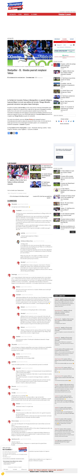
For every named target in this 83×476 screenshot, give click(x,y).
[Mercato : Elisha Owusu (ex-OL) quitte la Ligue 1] (56, 102)
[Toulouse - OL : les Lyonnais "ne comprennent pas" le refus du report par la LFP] (56, 108)
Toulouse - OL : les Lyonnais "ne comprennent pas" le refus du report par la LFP (67, 108)
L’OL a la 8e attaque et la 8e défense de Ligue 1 (19, 196)
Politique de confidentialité (42, 470)
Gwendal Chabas (31, 77)
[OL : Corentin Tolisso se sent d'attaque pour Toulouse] (35, 179)
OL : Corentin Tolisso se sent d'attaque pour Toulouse (47, 175)
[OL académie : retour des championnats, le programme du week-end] (56, 85)
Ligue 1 (16, 190)
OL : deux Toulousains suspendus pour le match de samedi (68, 214)
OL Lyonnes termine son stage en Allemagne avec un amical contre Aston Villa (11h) (68, 220)
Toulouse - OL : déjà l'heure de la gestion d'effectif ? (67, 209)
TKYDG (20, 14)
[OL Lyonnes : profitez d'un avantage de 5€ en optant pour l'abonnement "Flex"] (56, 65)
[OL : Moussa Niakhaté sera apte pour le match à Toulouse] (56, 172)
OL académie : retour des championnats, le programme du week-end (67, 85)
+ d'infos (72, 232)
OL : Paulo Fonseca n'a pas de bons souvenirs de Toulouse (47, 167)
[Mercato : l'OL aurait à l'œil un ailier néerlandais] (56, 204)
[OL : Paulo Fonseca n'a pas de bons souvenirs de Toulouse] (35, 170)
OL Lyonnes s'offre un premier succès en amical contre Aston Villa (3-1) (67, 177)
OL (17, 193)
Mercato (26, 14)
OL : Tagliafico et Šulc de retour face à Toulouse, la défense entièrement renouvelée (17, 182)
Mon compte (73, 12)
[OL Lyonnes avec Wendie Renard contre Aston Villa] (56, 184)
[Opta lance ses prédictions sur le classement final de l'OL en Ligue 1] (56, 227)
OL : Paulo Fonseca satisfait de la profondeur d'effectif (46, 183)
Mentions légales (29, 470)
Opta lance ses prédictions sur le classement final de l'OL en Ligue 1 (68, 227)
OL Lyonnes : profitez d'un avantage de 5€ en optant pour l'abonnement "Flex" (68, 65)
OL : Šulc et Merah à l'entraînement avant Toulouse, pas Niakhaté (68, 190)
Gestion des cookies (52, 470)
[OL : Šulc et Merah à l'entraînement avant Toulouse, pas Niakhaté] (56, 190)
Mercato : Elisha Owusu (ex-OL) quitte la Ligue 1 (67, 102)
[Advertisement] (41, 27)
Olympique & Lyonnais (65, 14)
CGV (35, 470)
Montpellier (13, 193)
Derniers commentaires (64, 123)
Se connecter (62, 12)
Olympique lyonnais (21, 190)
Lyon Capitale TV (60, 470)
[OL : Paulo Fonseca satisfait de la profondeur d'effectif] (35, 187)
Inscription (68, 12)
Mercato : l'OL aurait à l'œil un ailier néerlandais (67, 203)
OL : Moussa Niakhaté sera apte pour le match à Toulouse (67, 171)
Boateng (31, 119)
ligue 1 (9, 193)
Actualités (13, 14)
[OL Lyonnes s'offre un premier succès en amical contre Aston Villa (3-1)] (56, 177)
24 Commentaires (40, 77)
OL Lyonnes (34, 14)
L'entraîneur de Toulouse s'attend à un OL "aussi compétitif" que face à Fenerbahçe (68, 197)
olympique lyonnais (22, 193)
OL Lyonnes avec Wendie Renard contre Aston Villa (67, 184)
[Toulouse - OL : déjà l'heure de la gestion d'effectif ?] (56, 209)
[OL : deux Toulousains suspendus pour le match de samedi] (56, 215)
